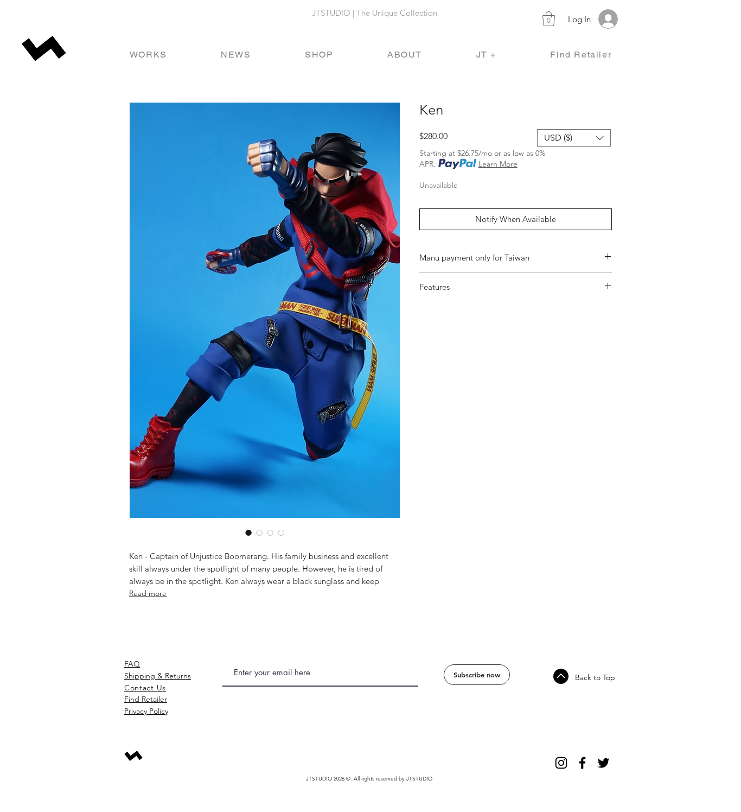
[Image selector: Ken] (248, 532)
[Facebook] (582, 763)
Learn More (498, 164)
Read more (148, 593)
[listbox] (574, 138)
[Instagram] (561, 763)
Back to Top (595, 677)
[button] (548, 18)
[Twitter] (603, 763)
